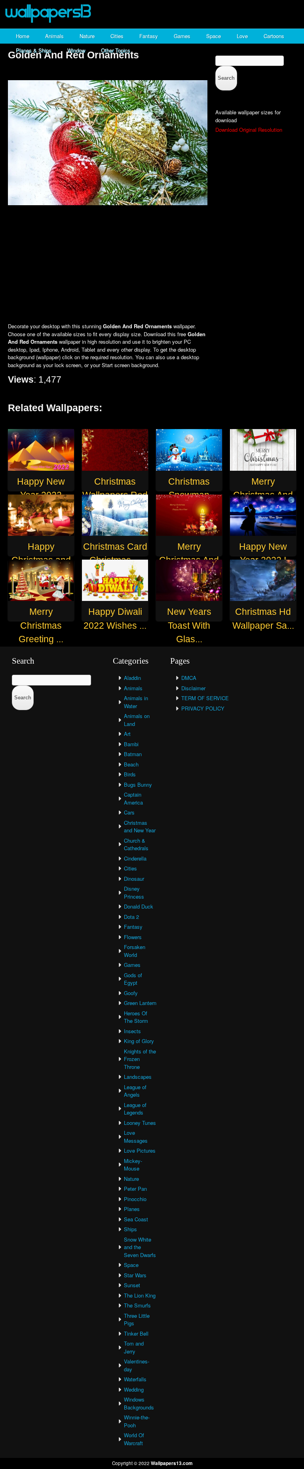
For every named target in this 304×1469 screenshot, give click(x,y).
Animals (54, 36)
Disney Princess (134, 892)
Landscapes (138, 1076)
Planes (132, 1209)
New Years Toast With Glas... (189, 625)
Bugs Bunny (138, 784)
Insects (132, 1031)
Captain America (133, 798)
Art (127, 733)
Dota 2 (131, 916)
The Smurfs (137, 1305)
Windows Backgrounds (139, 1403)
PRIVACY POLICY (202, 708)
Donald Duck (138, 906)
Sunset (132, 1285)
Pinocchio (135, 1199)
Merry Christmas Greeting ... (41, 625)
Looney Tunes (140, 1122)
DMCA (188, 678)
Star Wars (135, 1275)
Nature (87, 36)
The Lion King (140, 1295)
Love (242, 36)
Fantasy (148, 36)
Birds (130, 774)
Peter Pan (135, 1188)
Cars (129, 812)
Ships (130, 1229)
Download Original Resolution (248, 129)
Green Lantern (140, 1003)
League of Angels (135, 1091)
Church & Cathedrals (136, 844)
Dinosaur (134, 878)
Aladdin (132, 678)
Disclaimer (193, 688)
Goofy (131, 993)
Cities (117, 36)
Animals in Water (136, 702)
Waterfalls (135, 1379)
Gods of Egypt (133, 979)
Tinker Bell (136, 1333)
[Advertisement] (152, 264)
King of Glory (139, 1041)
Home (22, 36)
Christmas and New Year (140, 826)
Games (182, 36)
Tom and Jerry (134, 1347)
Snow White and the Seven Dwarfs (140, 1247)
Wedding (134, 1389)
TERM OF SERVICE (205, 698)
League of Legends (135, 1109)
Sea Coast (136, 1219)
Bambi (131, 744)
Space (213, 36)
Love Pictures (140, 1150)
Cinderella (135, 858)
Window (76, 50)
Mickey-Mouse (133, 1165)
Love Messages (136, 1136)
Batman (133, 754)
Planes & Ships (33, 50)
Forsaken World (134, 951)
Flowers (133, 937)
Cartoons (274, 36)
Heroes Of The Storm (136, 1017)
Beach (131, 764)
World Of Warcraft (134, 1439)
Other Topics (115, 50)
